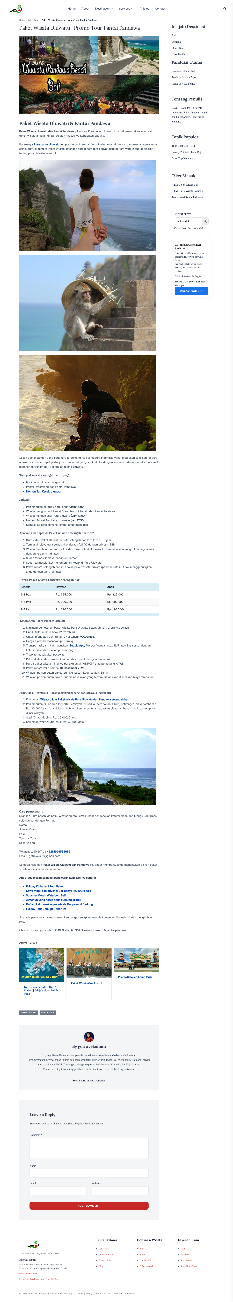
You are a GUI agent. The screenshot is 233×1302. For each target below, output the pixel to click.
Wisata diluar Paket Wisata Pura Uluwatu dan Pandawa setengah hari (84, 699)
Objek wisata (29, 1012)
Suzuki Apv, (77, 645)
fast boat (192, 228)
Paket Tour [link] (33, 20)
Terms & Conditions (124, 1293)
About (85, 8)
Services (124, 8)
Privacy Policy (85, 1293)
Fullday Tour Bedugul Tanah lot (46, 909)
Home (72, 8)
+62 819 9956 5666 (28, 1273)
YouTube (45, 1279)
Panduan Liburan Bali (183, 71)
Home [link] (22, 20)
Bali (174, 35)
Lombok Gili (146, 1260)
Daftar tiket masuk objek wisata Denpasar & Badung (59, 904)
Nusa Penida (178, 54)
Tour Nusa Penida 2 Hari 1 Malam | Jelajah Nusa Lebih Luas (41, 990)
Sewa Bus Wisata (188, 1266)
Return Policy (103, 1293)
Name (33, 1165)
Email (33, 1183)
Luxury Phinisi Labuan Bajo (187, 152)
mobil (200, 228)
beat (184, 228)
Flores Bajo (178, 48)
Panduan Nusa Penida (183, 83)
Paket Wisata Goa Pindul (86, 983)
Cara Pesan (104, 1248)
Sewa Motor (186, 1260)
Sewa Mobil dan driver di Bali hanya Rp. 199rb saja (58, 890)
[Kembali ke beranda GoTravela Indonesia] (55, 1244)
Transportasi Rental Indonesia (187, 197)
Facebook (34, 1279)
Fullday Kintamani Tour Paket (44, 886)
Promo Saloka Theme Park (135, 977)
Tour (182, 1248)
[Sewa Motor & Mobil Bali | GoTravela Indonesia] (16, 8)
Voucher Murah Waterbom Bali (46, 895)
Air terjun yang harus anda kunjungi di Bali (53, 899)
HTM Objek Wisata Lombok (187, 191)
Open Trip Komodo (182, 158)
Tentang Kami (105, 1260)
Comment (36, 1134)
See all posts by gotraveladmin (89, 1080)
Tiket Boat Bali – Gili (183, 145)
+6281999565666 (58, 851)
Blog (101, 1266)
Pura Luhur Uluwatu (47, 144)
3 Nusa (143, 1254)
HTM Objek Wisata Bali (185, 184)
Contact (160, 8)
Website (96, 1183)
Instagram (23, 1279)
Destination (102, 8)
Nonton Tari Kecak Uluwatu (43, 491)
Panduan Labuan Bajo (184, 77)
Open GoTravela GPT (191, 291)
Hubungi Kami (106, 1254)
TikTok (54, 1279)
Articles (144, 8)
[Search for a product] (224, 8)
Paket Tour (48, 1012)
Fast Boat (185, 1254)
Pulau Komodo (147, 1266)
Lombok (176, 41)
